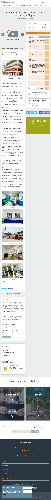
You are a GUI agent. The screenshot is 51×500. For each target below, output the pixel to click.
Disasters (36, 5)
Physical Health (19, 10)
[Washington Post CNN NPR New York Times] (26, 484)
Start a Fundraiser (38, 128)
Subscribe (35, 431)
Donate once (32, 37)
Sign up (7, 337)
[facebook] (17, 455)
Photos (16, 48)
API (36, 497)
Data (40, 497)
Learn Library (6, 478)
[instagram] (25, 455)
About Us (5, 474)
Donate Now (38, 33)
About (17, 5)
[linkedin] (33, 455)
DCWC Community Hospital (26, 18)
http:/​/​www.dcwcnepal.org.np (7, 362)
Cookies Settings (28, 494)
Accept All (28, 488)
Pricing (32, 497)
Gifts (48, 5)
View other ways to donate (38, 95)
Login (46, 2)
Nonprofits (23, 5)
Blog (41, 5)
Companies (29, 5)
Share (21, 48)
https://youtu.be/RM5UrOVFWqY (11, 285)
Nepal (25, 10)
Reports (10, 48)
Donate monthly (44, 37)
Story (3, 48)
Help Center (25, 450)
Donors (4, 461)
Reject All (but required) (28, 491)
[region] (17, 491)
